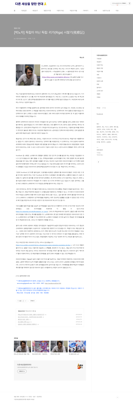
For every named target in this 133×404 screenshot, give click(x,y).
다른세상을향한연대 (24, 365)
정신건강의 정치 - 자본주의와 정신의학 (30, 317)
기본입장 (24, 11)
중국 (112, 129)
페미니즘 (116, 127)
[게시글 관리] (25, 300)
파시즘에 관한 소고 (24, 322)
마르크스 (99, 134)
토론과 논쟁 (106, 11)
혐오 (98, 132)
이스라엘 (115, 139)
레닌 (103, 127)
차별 (115, 129)
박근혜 (108, 129)
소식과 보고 (100, 91)
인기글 (104, 108)
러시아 (98, 139)
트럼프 (102, 139)
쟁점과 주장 (47, 11)
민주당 (103, 129)
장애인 (113, 132)
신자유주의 (114, 137)
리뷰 (117, 11)
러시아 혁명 (108, 132)
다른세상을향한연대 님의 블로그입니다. (27, 367)
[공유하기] (23, 300)
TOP (117, 397)
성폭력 (111, 127)
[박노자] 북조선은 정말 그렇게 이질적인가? (31, 314)
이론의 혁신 (60, 11)
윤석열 (98, 142)
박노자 (106, 127)
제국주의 (103, 142)
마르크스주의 (108, 139)
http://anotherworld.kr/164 (53, 283)
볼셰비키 (99, 127)
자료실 (98, 97)
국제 (95, 11)
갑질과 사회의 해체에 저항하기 (27, 324)
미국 (117, 132)
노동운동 (108, 142)
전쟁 (109, 137)
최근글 (98, 108)
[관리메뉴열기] (129, 3)
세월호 (98, 94)
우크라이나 (104, 137)
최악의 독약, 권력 (23, 319)
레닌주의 (102, 132)
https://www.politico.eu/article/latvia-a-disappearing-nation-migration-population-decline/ (43, 245)
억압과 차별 (73, 11)
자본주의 (99, 137)
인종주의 (104, 134)
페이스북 (98, 162)
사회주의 (99, 129)
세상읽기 (35, 11)
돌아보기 (99, 87)
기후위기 (85, 11)
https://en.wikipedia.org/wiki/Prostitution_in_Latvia (32, 211)
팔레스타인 (114, 134)
